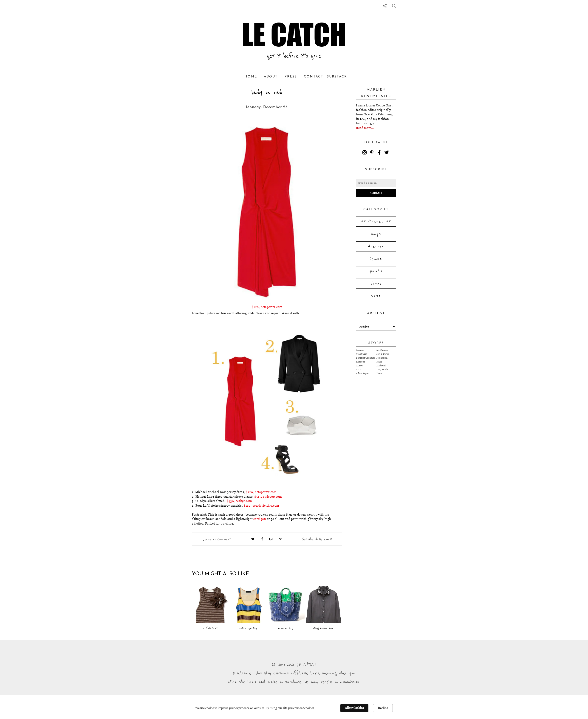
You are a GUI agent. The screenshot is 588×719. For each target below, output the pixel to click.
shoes (376, 283)
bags (376, 234)
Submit (376, 193)
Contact (313, 76)
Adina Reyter (362, 373)
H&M (379, 361)
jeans (376, 259)
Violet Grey (361, 353)
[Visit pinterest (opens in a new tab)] (280, 539)
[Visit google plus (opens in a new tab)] (271, 539)
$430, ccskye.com (239, 501)
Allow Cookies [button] (354, 708)
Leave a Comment (217, 539)
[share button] (394, 5)
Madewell (381, 365)
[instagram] (365, 153)
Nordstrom (381, 357)
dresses (376, 246)
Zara (358, 369)
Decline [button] (383, 708)
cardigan (259, 519)
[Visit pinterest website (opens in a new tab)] (202, 129)
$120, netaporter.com (267, 307)
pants (376, 271)
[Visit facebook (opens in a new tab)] (262, 539)
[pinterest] (372, 153)
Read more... (365, 128)
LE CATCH (294, 34)
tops (376, 296)
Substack (337, 76)
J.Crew (359, 365)
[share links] (384, 5)
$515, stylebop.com (268, 496)
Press (291, 76)
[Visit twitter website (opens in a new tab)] (253, 539)
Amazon (360, 349)
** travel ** (376, 221)
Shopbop (360, 361)
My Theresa (382, 349)
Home (250, 76)
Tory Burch (382, 369)
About (271, 76)
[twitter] (387, 153)
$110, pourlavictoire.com (261, 505)
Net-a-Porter (382, 353)
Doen (379, 373)
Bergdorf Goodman (365, 357)
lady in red (267, 92)
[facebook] (379, 153)
